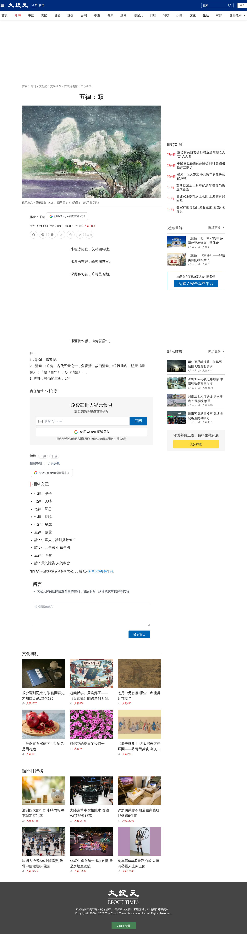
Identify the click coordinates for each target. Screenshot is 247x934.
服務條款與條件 (106, 439)
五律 (43, 456)
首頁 (5, 15)
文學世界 (55, 86)
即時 (18, 15)
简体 (41, 5)
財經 (153, 15)
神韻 (219, 15)
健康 (110, 15)
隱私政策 (121, 439)
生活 (206, 15)
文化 (193, 15)
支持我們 (196, 444)
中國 (31, 15)
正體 (34, 5)
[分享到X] (52, 235)
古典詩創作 (71, 86)
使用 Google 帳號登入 (94, 431)
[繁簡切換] (89, 235)
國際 (57, 15)
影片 (123, 15)
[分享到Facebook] (33, 235)
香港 (97, 15)
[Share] (24, 703)
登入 (242, 5)
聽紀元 (138, 15)
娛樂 (179, 15)
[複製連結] (61, 235)
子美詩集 (53, 463)
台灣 (84, 15)
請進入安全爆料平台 (196, 283)
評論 (71, 15)
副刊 (33, 86)
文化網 (43, 86)
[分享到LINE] (43, 235)
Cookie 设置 (123, 925)
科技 (166, 15)
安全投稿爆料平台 (100, 571)
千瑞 (54, 456)
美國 (44, 15)
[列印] (70, 235)
